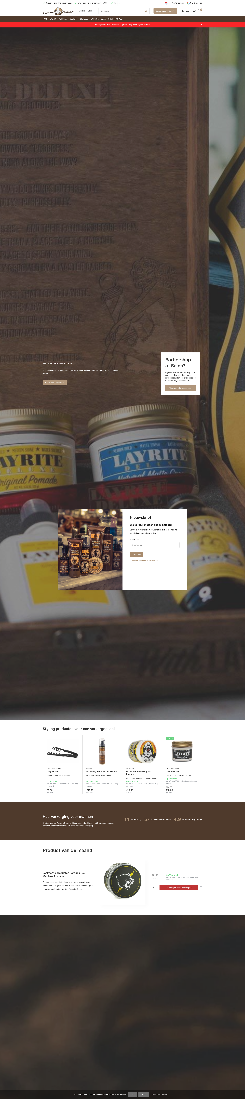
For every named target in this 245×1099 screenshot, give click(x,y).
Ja (132, 1094)
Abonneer (136, 554)
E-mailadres (135, 540)
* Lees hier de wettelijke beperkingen (144, 561)
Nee (143, 1094)
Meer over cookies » (160, 1094)
